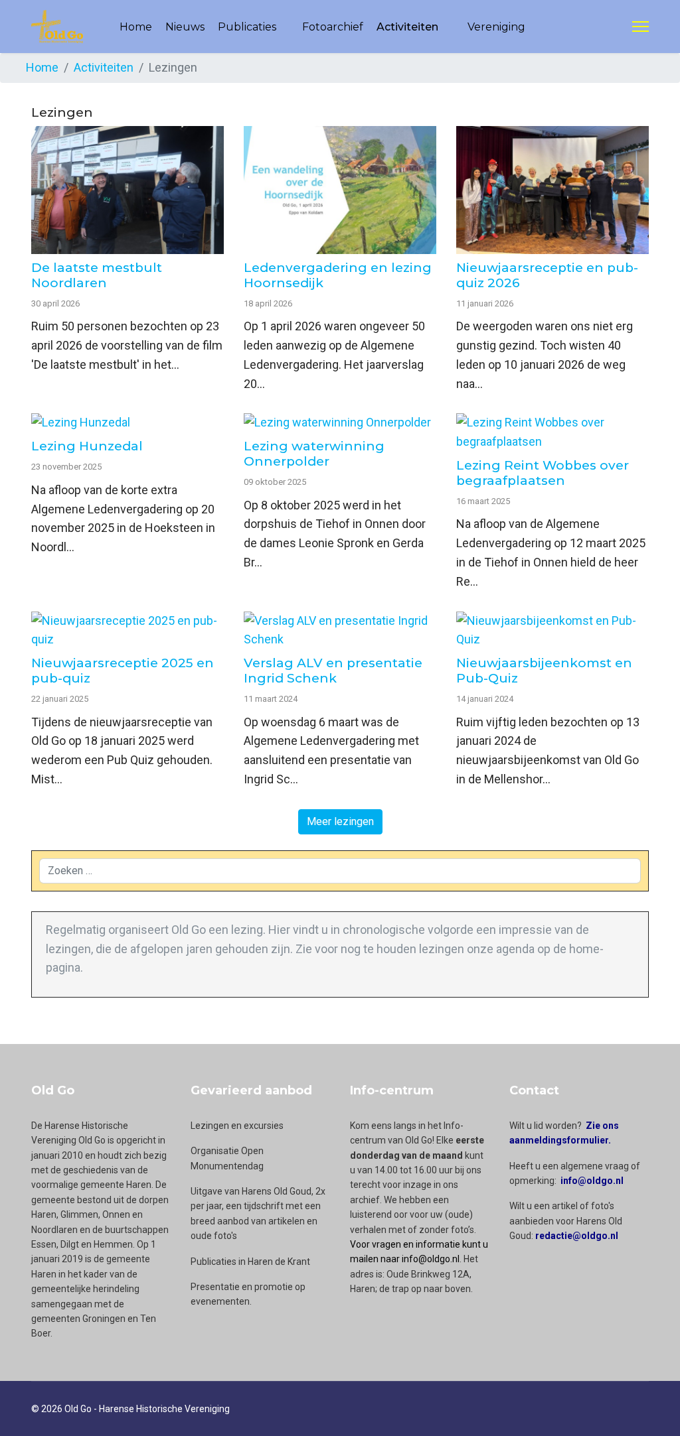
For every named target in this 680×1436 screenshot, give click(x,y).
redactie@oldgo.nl (576, 1235)
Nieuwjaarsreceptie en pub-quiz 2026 (547, 275)
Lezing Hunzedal (87, 446)
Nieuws (185, 27)
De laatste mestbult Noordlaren (96, 275)
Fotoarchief (332, 27)
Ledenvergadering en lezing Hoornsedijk (338, 275)
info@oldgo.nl (592, 1180)
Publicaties (247, 27)
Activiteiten (407, 27)
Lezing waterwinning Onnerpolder (314, 453)
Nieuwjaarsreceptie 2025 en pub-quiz (122, 670)
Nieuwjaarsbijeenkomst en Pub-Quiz (544, 670)
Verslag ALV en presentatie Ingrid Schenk (333, 670)
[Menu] (640, 26)
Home (136, 27)
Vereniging (496, 27)
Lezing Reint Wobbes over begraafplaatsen (542, 473)
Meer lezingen (340, 821)
